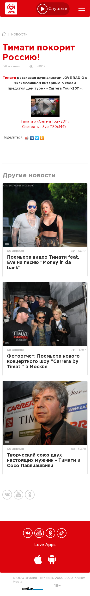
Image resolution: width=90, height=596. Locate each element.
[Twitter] (36, 137)
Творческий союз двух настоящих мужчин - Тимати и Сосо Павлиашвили (43, 460)
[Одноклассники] (41, 137)
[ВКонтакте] (31, 137)
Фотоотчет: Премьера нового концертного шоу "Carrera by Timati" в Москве (43, 361)
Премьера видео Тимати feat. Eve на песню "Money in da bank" (43, 262)
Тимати (9, 77)
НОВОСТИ (19, 34)
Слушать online (58, 9)
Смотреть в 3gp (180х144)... (45, 126)
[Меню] (81, 9)
